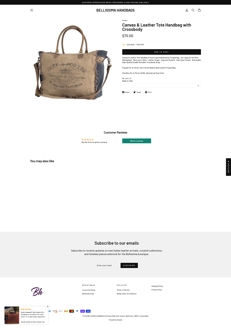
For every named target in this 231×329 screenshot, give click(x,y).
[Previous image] (31, 107)
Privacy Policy (156, 290)
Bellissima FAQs (88, 294)
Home (124, 20)
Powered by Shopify (115, 320)
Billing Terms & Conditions (126, 294)
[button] (48, 306)
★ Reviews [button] (228, 167)
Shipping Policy (157, 286)
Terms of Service (123, 290)
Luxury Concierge (88, 290)
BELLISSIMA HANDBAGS (115, 10)
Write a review (136, 141)
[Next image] (32, 107)
